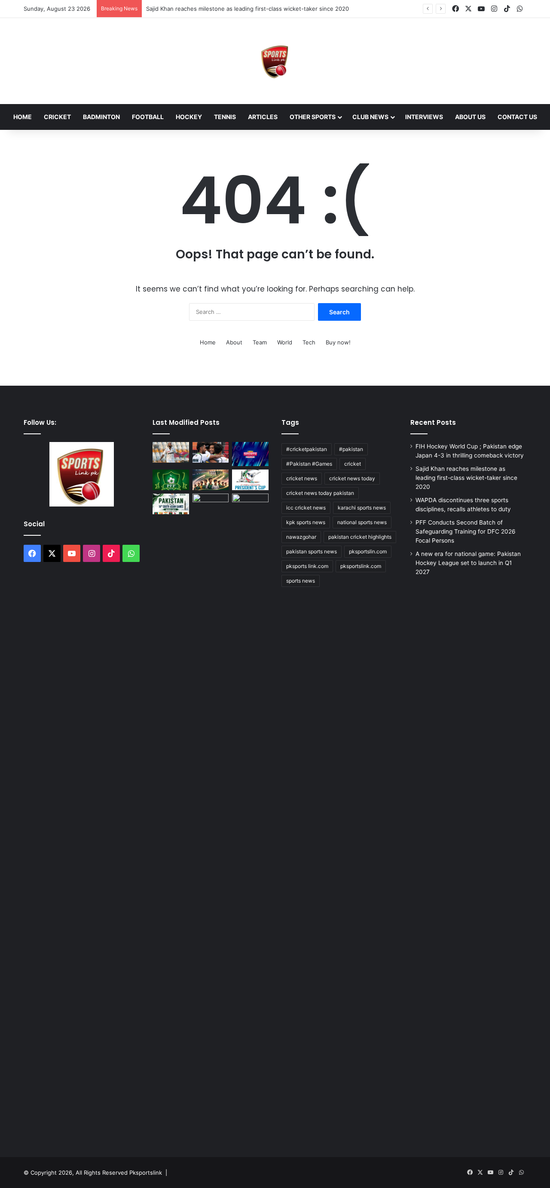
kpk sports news (305, 522)
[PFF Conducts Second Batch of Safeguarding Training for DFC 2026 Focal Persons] (171, 480)
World (284, 342)
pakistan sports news (311, 551)
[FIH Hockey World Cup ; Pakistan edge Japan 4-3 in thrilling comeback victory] (210, 452)
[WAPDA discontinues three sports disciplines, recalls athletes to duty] (250, 454)
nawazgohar (301, 537)
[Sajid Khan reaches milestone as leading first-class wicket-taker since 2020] (171, 452)
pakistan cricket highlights (359, 537)
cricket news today (352, 478)
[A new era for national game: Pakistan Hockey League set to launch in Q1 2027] (210, 480)
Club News (370, 116)
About (234, 342)
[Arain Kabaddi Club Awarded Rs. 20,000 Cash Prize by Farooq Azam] (250, 816)
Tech (308, 342)
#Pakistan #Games (309, 463)
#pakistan (351, 449)
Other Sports (313, 116)
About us (470, 116)
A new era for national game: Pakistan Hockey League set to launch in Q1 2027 (468, 562)
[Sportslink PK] (275, 61)
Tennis (225, 116)
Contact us (517, 116)
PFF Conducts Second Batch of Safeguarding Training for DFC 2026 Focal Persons (466, 531)
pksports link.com (307, 566)
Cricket (57, 116)
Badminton (101, 116)
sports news (300, 580)
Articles (263, 116)
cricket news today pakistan (320, 493)
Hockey (189, 116)
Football (148, 116)
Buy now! (338, 342)
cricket (352, 463)
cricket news (301, 478)
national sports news (362, 522)
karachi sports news (362, 507)
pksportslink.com (360, 566)
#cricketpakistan (306, 449)
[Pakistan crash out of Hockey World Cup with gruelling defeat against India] (210, 504)
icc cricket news (306, 507)
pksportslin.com (368, 551)
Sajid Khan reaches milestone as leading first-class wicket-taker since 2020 (247, 8)
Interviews (424, 116)
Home (22, 116)
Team (260, 342)
